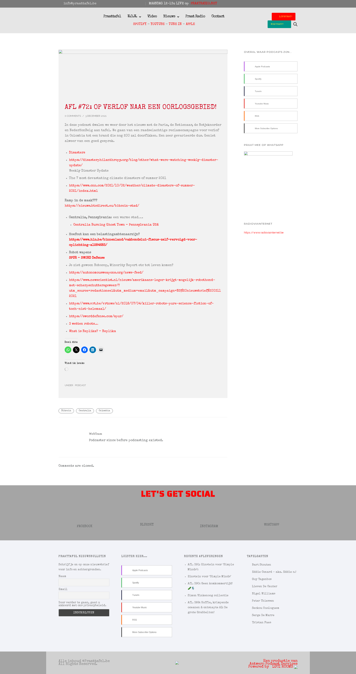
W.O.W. (132, 16)
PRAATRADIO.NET (204, 3)
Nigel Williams (263, 593)
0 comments (73, 115)
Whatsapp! (277, 24)
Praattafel (112, 16)
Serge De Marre (263, 615)
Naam (62, 576)
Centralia (85, 411)
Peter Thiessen (263, 601)
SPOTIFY (139, 24)
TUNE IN (175, 24)
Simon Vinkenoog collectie (208, 595)
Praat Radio (195, 16)
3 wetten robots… (83, 324)
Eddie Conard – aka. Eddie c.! (274, 572)
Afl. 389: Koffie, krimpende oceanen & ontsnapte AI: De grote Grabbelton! (208, 607)
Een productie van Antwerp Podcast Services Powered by (272, 664)
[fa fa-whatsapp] (296, 3)
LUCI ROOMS (283, 667)
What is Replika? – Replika (92, 331)
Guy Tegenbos (262, 579)
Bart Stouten (261, 564)
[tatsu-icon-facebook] (279, 3)
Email (63, 589)
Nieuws (169, 16)
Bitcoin (66, 411)
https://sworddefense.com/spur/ (96, 316)
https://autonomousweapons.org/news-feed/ (106, 273)
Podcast (80, 385)
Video (152, 16)
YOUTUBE (158, 24)
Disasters (77, 152)
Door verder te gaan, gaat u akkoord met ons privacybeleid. (82, 604)
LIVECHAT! (285, 16)
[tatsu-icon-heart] (290, 3)
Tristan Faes (261, 622)
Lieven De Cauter (264, 586)
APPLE (190, 24)
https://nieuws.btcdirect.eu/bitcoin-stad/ (102, 206)
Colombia (104, 411)
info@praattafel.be (79, 3)
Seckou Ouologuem (265, 608)
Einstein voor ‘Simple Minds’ (209, 576)
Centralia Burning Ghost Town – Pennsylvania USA (116, 225)
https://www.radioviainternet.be (263, 232)
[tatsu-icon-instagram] (285, 3)
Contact (217, 16)
